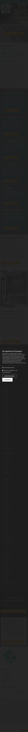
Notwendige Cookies (9, 367)
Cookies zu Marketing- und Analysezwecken (9, 371)
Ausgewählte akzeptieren (9, 375)
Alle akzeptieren (7, 379)
